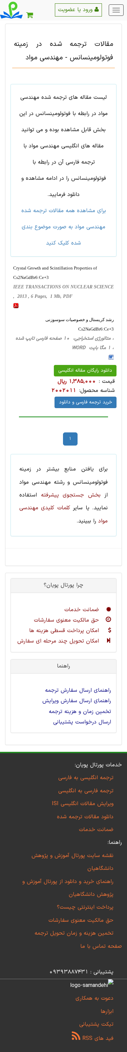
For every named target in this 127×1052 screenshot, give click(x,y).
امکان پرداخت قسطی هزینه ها (65, 631)
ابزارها (107, 1011)
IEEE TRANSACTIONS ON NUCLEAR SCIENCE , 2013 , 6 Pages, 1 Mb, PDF (63, 291)
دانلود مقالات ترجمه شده (85, 817)
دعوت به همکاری (94, 998)
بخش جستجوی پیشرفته (71, 495)
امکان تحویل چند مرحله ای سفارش (59, 641)
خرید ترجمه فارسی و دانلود (85, 402)
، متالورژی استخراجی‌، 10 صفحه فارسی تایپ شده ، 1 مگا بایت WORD (65, 343)
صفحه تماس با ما (101, 946)
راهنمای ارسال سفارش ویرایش (76, 701)
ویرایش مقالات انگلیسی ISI (82, 804)
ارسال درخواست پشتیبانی (82, 722)
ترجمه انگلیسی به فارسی (85, 778)
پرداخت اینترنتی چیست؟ (85, 907)
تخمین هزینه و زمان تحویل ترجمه (74, 933)
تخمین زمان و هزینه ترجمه (80, 712)
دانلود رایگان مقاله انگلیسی (85, 370)
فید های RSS (96, 1038)
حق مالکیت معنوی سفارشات (67, 620)
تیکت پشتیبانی (96, 1024)
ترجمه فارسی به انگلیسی (85, 791)
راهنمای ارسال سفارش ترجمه (78, 690)
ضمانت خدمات (82, 610)
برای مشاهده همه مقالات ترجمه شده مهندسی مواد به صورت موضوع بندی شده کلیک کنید (63, 227)
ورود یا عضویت (76, 10)
